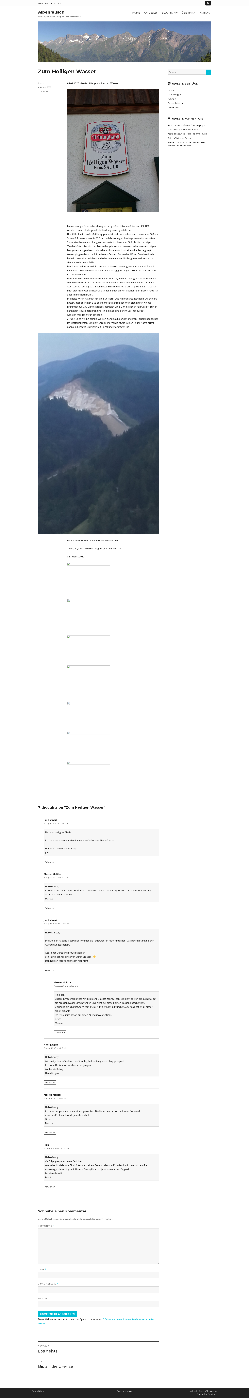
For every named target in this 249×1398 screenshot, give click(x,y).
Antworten (50, 862)
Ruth (170, 138)
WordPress (212, 1394)
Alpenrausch (51, 12)
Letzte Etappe (174, 94)
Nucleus (192, 1391)
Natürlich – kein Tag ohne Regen (191, 133)
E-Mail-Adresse (48, 1284)
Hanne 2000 (173, 107)
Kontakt (205, 12)
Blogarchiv (170, 12)
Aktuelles (151, 12)
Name (42, 1269)
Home (136, 12)
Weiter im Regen (183, 138)
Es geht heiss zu (175, 103)
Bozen (171, 90)
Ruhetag (172, 98)
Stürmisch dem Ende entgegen (190, 125)
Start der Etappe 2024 (193, 129)
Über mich (189, 12)
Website (43, 1298)
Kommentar (46, 1226)
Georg (41, 83)
